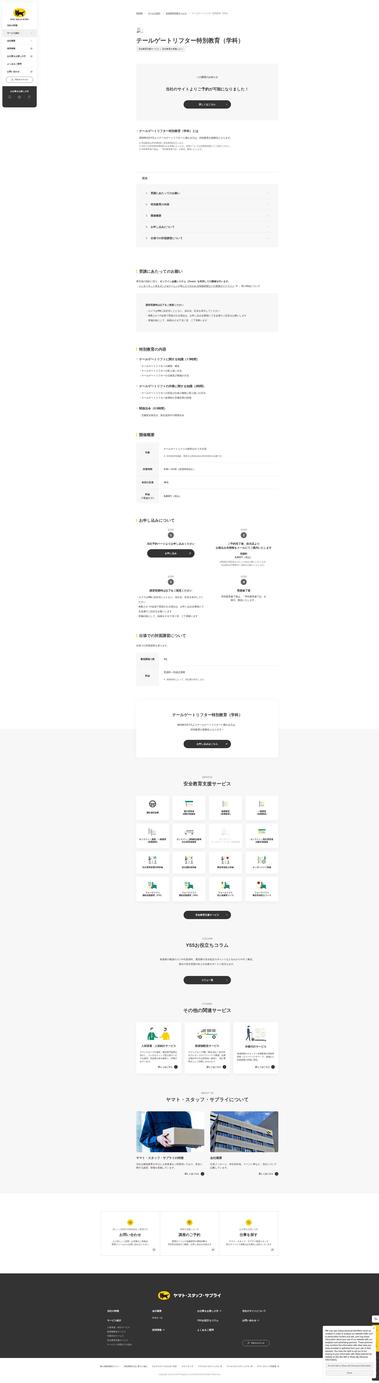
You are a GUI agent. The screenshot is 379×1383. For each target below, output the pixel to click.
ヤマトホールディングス (208, 1366)
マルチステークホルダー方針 (164, 1366)
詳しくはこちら (207, 104)
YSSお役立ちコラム (208, 1320)
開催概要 (156, 215)
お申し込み (171, 553)
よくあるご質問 (205, 1329)
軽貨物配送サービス (116, 1331)
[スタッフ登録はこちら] (29, 97)
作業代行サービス (115, 1336)
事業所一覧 (157, 1318)
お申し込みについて (163, 226)
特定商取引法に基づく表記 (135, 1366)
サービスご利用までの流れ (119, 1344)
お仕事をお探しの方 (208, 1311)
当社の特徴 (113, 1311)
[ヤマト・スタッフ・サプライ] (19, 14)
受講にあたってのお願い (165, 193)
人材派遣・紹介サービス (118, 1327)
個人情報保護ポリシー (109, 1366)
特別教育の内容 (160, 204)
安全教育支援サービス (207, 914)
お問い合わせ (13, 71)
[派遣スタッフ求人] (9, 97)
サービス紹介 (114, 1320)
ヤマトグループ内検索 (266, 1366)
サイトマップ (187, 1366)
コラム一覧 (207, 980)
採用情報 (157, 1329)
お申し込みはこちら (207, 744)
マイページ (21, 79)
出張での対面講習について (167, 238)
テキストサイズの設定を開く (375, 1319)
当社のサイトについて (254, 1311)
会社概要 (157, 1311)
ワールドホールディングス (238, 1366)
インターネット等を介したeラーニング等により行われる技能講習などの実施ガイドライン (187, 286)
